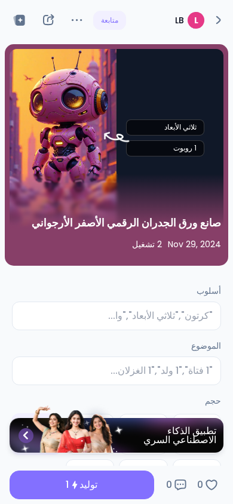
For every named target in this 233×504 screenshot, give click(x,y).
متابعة (109, 20)
